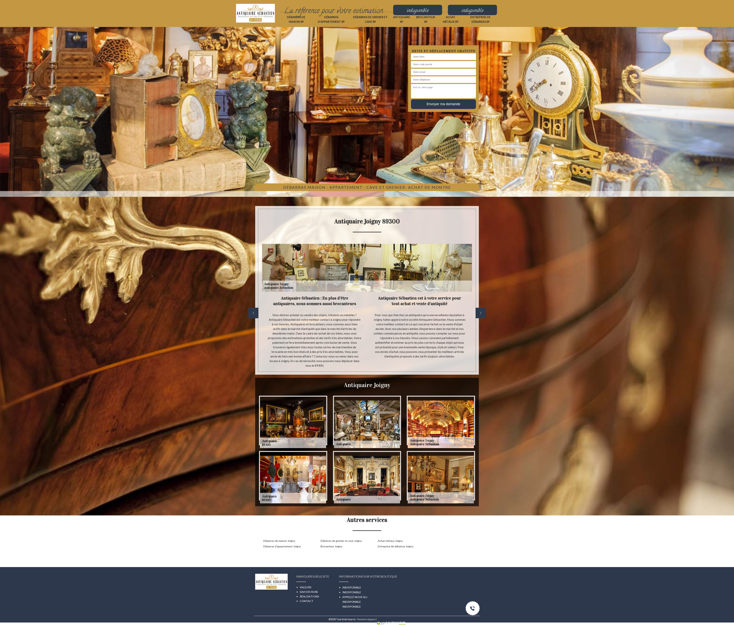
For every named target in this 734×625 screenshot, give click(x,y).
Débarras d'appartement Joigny (282, 546)
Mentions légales (366, 619)
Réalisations (309, 596)
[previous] (253, 313)
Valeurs (305, 587)
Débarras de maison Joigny (279, 540)
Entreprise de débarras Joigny (395, 546)
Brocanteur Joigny (331, 546)
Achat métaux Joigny (390, 540)
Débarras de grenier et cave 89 (370, 19)
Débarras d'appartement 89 (331, 19)
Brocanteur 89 (425, 19)
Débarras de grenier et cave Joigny (341, 540)
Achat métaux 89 (450, 19)
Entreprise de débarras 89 (480, 19)
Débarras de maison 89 (296, 19)
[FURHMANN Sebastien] (255, 9)
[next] (481, 313)
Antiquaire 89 (401, 19)
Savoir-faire (309, 591)
